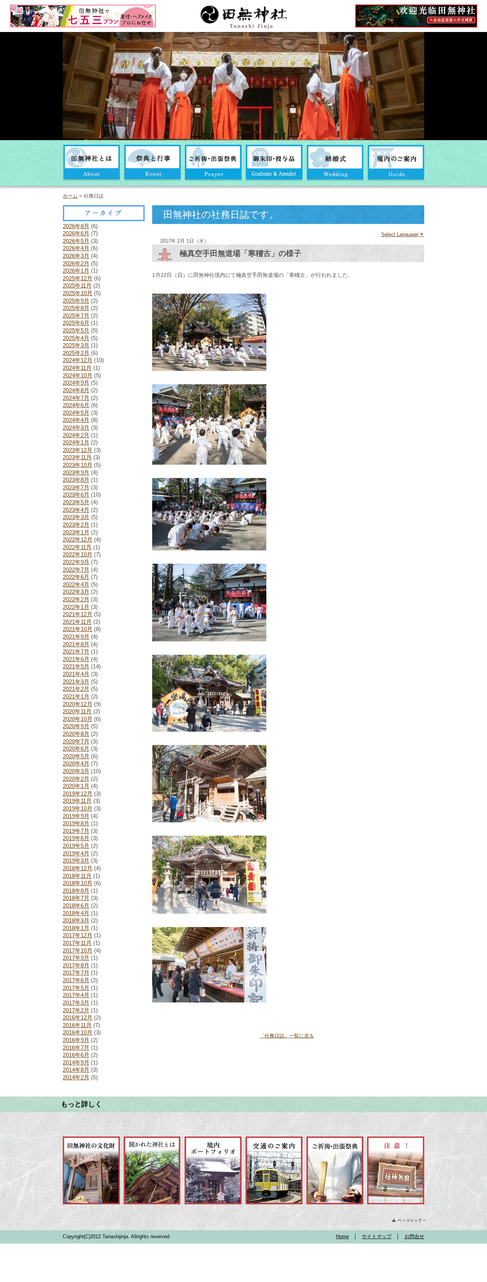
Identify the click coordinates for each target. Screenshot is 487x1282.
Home (342, 1236)
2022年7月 (76, 569)
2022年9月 (76, 562)
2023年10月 (77, 465)
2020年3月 (76, 771)
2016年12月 (77, 1017)
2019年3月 (76, 860)
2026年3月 (76, 256)
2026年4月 (76, 248)
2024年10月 (77, 375)
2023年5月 (76, 502)
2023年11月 (77, 457)
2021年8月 (76, 644)
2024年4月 (76, 420)
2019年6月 (76, 838)
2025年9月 (76, 300)
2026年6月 (76, 233)
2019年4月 (76, 853)
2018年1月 (76, 928)
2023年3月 (76, 517)
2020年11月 (77, 711)
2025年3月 (76, 345)
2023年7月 (76, 487)
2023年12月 (77, 450)
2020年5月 (76, 756)
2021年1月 (76, 696)
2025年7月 (76, 315)
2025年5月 (76, 330)
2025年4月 (76, 338)
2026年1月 (76, 270)
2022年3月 (76, 591)
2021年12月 (77, 614)
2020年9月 (76, 726)
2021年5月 (76, 666)
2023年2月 (76, 524)
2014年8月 (76, 1069)
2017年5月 (76, 988)
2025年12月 (77, 278)
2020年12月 (77, 704)
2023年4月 (76, 510)
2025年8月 (76, 308)
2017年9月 (76, 957)
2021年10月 (77, 629)
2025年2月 (76, 353)
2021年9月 (76, 636)
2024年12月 (77, 360)
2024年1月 (76, 442)
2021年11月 (77, 622)
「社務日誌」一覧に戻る (286, 1036)
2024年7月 (76, 398)
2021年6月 (76, 659)
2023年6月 (76, 494)
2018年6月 (76, 905)
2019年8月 (76, 823)
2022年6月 (76, 577)
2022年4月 (76, 584)
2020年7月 (76, 741)
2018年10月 (77, 883)
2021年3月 (76, 681)
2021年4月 (76, 674)
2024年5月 (76, 412)
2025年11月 (77, 285)
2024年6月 (76, 405)
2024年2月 (76, 435)
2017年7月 (76, 972)
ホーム (70, 196)
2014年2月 (76, 1077)
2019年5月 (76, 845)
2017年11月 (77, 943)
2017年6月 (76, 980)
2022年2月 (76, 599)
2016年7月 (76, 1047)
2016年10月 (77, 1032)
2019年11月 (77, 801)
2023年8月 (76, 479)
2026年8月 (76, 226)
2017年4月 (76, 995)
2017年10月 (77, 950)
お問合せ (414, 1236)
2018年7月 (76, 898)
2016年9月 (76, 1040)
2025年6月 (76, 323)
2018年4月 (76, 913)
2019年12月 (77, 793)
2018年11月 (77, 876)
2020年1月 (76, 786)
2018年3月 (76, 920)
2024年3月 (76, 427)
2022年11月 (77, 547)
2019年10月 (77, 808)
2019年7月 (76, 831)
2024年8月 (76, 390)
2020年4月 (76, 763)
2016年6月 (76, 1055)
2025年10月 (77, 293)
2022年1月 (76, 607)
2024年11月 (77, 367)
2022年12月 (77, 539)
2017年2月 (76, 1010)
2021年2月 (76, 689)
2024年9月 (76, 382)
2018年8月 (76, 890)
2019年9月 (76, 816)
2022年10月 (77, 554)
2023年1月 (76, 532)
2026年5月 (76, 241)
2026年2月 (76, 263)
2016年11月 (77, 1025)
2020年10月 (77, 719)
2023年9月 (76, 472)
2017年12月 (77, 935)
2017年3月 (76, 1002)
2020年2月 (76, 778)
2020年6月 (76, 748)
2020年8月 (76, 734)
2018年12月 (77, 868)
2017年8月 (76, 965)
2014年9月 (76, 1062)
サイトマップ (377, 1236)
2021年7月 (76, 651)
